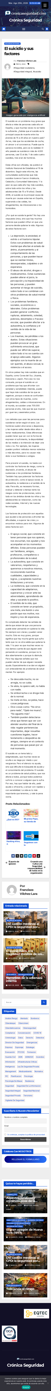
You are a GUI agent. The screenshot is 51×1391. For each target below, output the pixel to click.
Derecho (29, 1038)
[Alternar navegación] (23, 29)
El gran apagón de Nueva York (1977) (24, 1231)
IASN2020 (29, 1057)
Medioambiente (25, 1071)
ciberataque (10, 1023)
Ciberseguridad (29, 1028)
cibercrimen (23, 1023)
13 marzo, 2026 (16, 1265)
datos (20, 1038)
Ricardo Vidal (29, 931)
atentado (24, 1018)
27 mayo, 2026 (15, 1205)
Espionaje (19, 1047)
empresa (8, 1047)
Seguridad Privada (13, 1095)
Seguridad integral (12, 1091)
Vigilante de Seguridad (14, 1100)
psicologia (28, 1076)
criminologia (10, 1038)
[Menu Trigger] (45, 5)
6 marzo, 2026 (15, 1293)
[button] (43, 29)
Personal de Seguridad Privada (18, 1223)
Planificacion (16, 1076)
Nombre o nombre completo (16, 1117)
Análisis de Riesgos (14, 1285)
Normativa (39, 1071)
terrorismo (28, 1095)
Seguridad (9, 1086)
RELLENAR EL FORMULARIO (25, 1159)
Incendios (40, 1057)
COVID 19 (37, 1033)
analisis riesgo (11, 1018)
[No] (48, 1383)
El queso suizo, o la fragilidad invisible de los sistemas (24, 954)
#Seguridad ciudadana (24, 68)
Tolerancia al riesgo (20, 1289)
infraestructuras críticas (27, 1062)
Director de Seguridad (14, 1042)
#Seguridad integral (23, 71)
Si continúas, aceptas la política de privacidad (26, 1135)
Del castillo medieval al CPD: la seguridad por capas (22, 927)
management (10, 1071)
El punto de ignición (14, 863)
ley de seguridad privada (28, 1067)
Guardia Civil (10, 1057)
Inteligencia (11, 974)
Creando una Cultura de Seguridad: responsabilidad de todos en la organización (34, 867)
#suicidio (37, 71)
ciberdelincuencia (12, 1028)
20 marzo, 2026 (16, 1237)
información (10, 1062)
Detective (40, 1038)
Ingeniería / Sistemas (35, 1220)
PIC (6, 1076)
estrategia (30, 1047)
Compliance (10, 1033)
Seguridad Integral (12, 43)
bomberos (35, 1018)
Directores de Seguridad (16, 1220)
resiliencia (29, 1081)
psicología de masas (13, 1081)
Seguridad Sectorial (15, 1226)
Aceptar (26, 1387)
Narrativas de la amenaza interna (24, 979)
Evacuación (10, 1052)
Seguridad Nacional (31, 1091)
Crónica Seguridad (25, 20)
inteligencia (10, 1067)
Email (6, 1126)
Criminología (12, 1194)
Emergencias (32, 1042)
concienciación (24, 1033)
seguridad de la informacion (29, 1086)
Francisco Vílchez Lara (26, 61)
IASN (20, 1057)
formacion (31, 1052)
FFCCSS (21, 1052)
